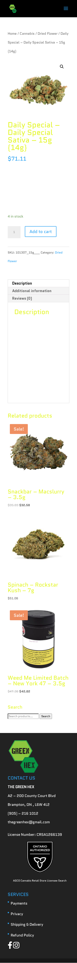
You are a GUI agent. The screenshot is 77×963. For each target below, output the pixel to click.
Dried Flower (48, 33)
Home (12, 33)
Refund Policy (22, 935)
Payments (19, 903)
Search (45, 716)
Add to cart (41, 232)
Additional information (32, 290)
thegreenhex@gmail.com (29, 822)
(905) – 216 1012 (23, 813)
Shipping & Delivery (27, 924)
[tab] (38, 283)
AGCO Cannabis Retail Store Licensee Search (40, 880)
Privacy (17, 913)
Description (22, 283)
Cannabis (27, 33)
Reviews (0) (22, 298)
